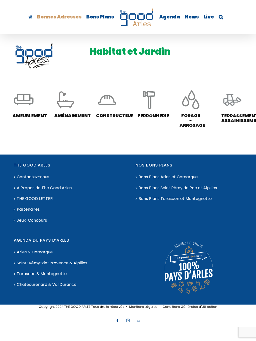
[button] (221, 16)
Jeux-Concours (32, 220)
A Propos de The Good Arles (44, 188)
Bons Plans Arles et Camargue (168, 177)
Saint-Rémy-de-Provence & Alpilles (52, 263)
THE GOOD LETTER (35, 198)
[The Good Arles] (30, 16)
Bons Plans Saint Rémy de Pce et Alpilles (177, 188)
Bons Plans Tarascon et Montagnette (175, 198)
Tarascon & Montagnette (42, 274)
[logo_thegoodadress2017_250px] (34, 44)
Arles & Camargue (35, 252)
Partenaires (28, 209)
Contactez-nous (33, 177)
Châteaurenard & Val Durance (46, 284)
